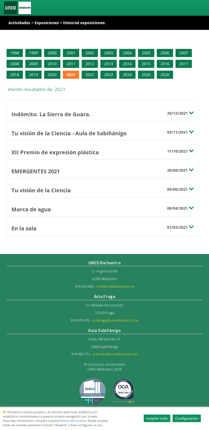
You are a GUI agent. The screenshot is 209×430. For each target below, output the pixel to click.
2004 (127, 52)
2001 (71, 52)
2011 (71, 63)
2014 (127, 63)
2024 (127, 74)
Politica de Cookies (72, 421)
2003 (108, 52)
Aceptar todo (157, 418)
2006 (165, 52)
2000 (52, 52)
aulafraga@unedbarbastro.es (115, 320)
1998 (14, 52)
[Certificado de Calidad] (93, 390)
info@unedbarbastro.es (115, 286)
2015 (146, 63)
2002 (89, 52)
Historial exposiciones (83, 22)
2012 (89, 63)
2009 (33, 63)
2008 (14, 63)
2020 (52, 74)
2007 (183, 52)
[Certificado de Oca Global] (123, 390)
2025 (146, 74)
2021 (71, 74)
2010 (52, 63)
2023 (108, 74)
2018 (14, 74)
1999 (33, 52)
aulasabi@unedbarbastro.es (115, 354)
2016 (165, 63)
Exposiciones (47, 22)
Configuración (186, 418)
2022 (89, 74)
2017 (183, 63)
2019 (33, 74)
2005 (146, 52)
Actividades (19, 22)
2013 (108, 63)
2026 (165, 74)
